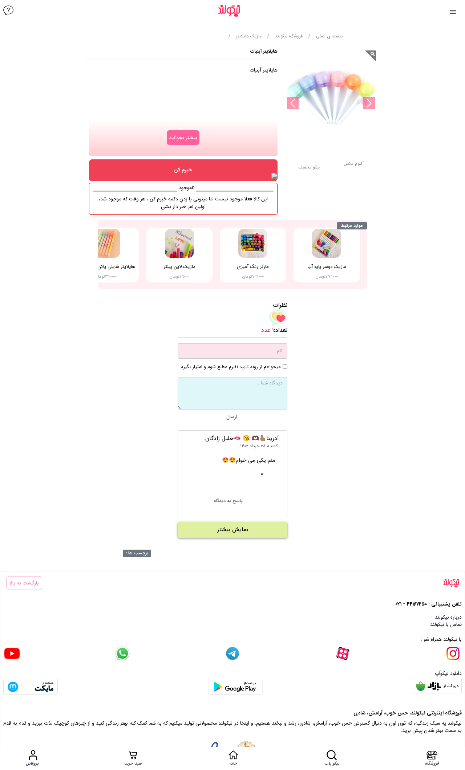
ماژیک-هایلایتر (249, 36)
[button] (309, 169)
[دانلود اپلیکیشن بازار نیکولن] (437, 687)
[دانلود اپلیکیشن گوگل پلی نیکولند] (235, 687)
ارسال (231, 417)
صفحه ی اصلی (329, 36)
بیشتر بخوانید (183, 138)
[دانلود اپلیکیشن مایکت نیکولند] (30, 687)
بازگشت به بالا (24, 583)
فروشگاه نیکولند (289, 36)
